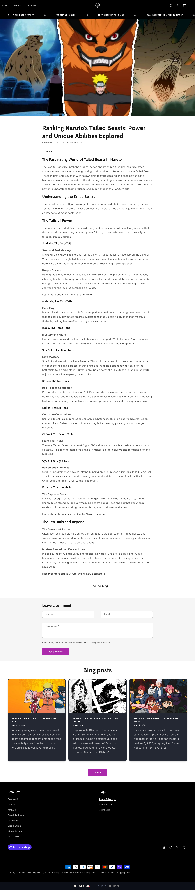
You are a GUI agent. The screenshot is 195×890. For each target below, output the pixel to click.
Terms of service (106, 873)
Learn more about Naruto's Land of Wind (67, 294)
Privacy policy (90, 873)
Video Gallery (15, 831)
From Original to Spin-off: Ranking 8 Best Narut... (35, 720)
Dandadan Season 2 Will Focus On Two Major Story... (158, 720)
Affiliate (12, 810)
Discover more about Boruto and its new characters (73, 573)
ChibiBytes (20, 873)
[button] (7, 5)
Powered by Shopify (35, 873)
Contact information (71, 873)
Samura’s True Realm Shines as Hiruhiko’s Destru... (95, 720)
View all (97, 772)
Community (14, 799)
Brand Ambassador (18, 815)
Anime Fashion (106, 804)
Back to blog (99, 586)
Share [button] (49, 151)
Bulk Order (13, 836)
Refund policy (53, 873)
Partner (12, 804)
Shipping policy (124, 873)
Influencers (14, 820)
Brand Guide (14, 826)
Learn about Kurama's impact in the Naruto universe (73, 514)
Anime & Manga (107, 799)
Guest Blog (104, 810)
